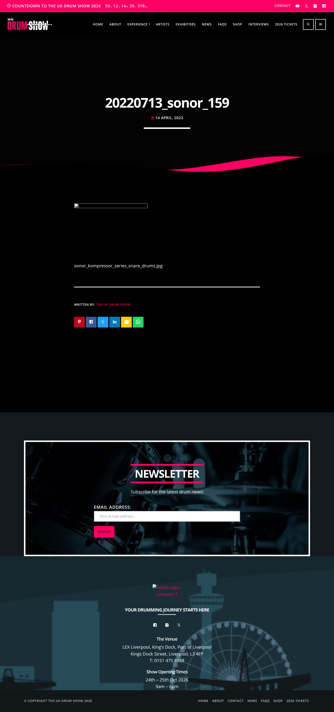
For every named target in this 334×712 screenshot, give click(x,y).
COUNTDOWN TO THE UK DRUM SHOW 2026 (77, 6)
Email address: (112, 507)
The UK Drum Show (113, 304)
